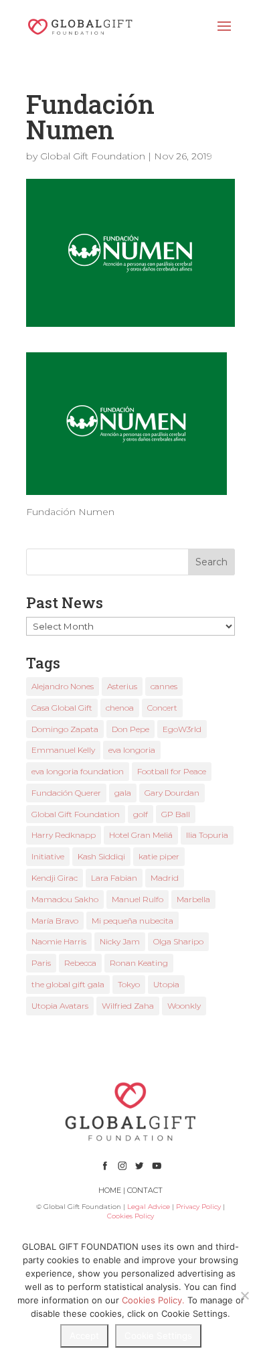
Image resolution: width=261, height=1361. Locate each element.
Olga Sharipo (178, 941)
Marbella (193, 899)
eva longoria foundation (77, 771)
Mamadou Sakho (64, 899)
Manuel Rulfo (137, 899)
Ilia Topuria (207, 835)
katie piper (159, 856)
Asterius (122, 686)
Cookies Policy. (153, 1300)
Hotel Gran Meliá (141, 835)
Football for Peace (171, 771)
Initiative (47, 856)
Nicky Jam (120, 941)
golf (140, 814)
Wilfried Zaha (128, 1006)
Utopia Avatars (59, 1006)
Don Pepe (130, 729)
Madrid (165, 878)
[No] (244, 1295)
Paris (41, 963)
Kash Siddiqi (101, 856)
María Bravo (54, 921)
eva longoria (131, 750)
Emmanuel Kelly (63, 750)
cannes (164, 686)
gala (122, 793)
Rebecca (80, 963)
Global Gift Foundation (92, 156)
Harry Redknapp (63, 835)
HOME (109, 1190)
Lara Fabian (114, 878)
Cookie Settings (158, 1335)
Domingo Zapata (64, 729)
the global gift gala (67, 984)
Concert (162, 708)
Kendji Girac (54, 878)
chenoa (120, 708)
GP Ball (175, 814)
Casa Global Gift (61, 708)
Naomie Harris (58, 941)
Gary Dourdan (172, 793)
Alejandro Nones (62, 686)
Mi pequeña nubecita (132, 921)
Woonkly (184, 1006)
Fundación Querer (66, 793)
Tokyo (129, 984)
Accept (84, 1335)
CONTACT (145, 1190)
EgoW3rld (182, 729)
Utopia (166, 984)
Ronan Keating (139, 963)
